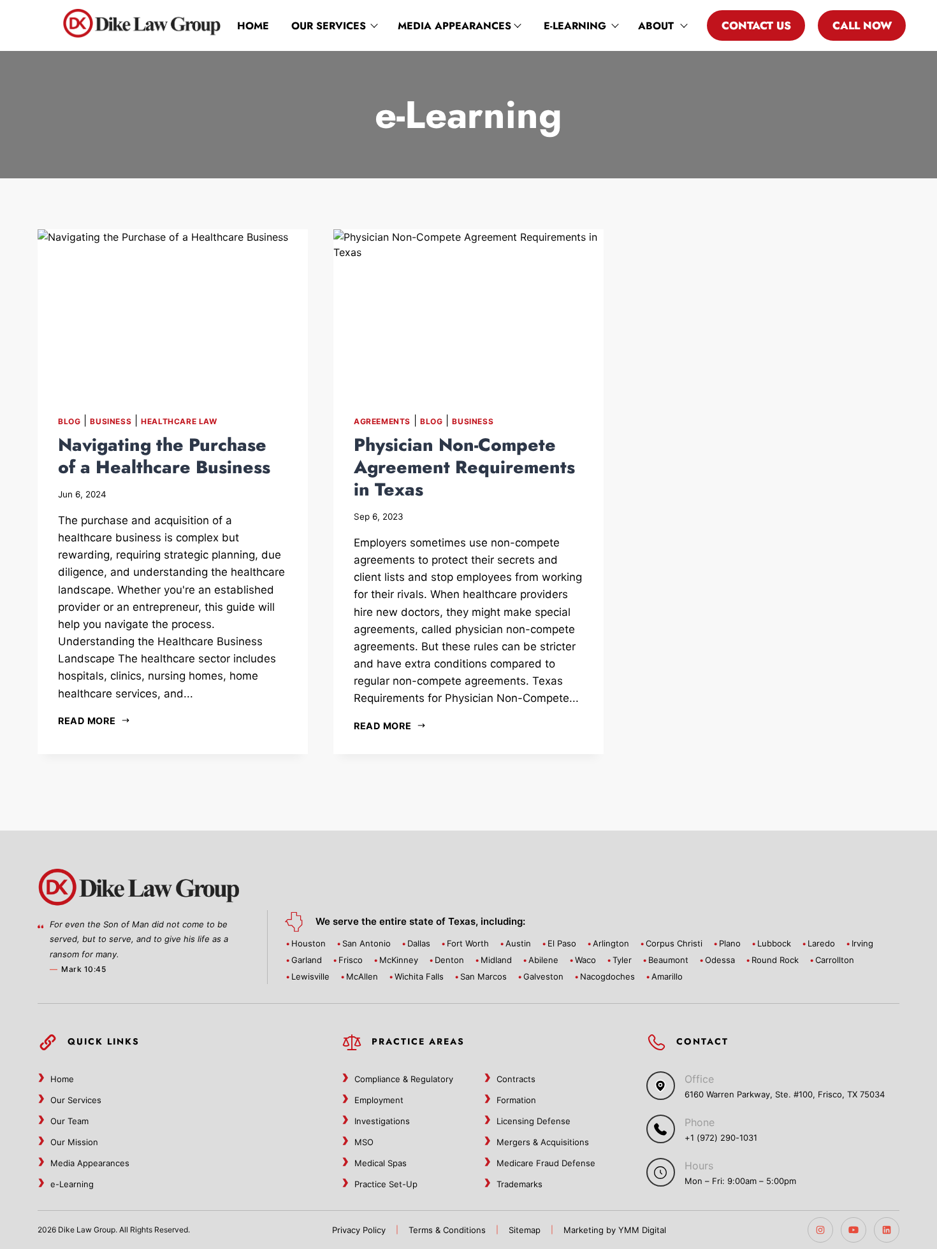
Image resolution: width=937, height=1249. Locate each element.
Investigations (382, 1121)
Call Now (862, 25)
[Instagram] (820, 1230)
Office (699, 1079)
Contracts (516, 1079)
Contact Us (756, 25)
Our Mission (74, 1142)
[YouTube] (853, 1230)
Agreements (382, 421)
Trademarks (519, 1184)
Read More (86, 720)
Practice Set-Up (386, 1184)
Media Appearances (454, 25)
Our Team (69, 1121)
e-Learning (575, 25)
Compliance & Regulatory (403, 1079)
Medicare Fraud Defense (546, 1163)
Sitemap (525, 1230)
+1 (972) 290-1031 (721, 1137)
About (656, 25)
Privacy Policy (359, 1230)
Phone (700, 1122)
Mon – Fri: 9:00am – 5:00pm (740, 1181)
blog (69, 421)
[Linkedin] (886, 1230)
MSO (364, 1142)
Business (110, 421)
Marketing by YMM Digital (614, 1230)
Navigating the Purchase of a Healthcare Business (164, 456)
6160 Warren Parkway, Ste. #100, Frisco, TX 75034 (785, 1094)
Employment (378, 1100)
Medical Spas (380, 1163)
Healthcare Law (179, 421)
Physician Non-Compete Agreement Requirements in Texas (464, 467)
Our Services (328, 25)
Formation (516, 1100)
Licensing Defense (533, 1121)
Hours (699, 1165)
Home (253, 25)
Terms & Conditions (447, 1230)
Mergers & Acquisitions (543, 1142)
